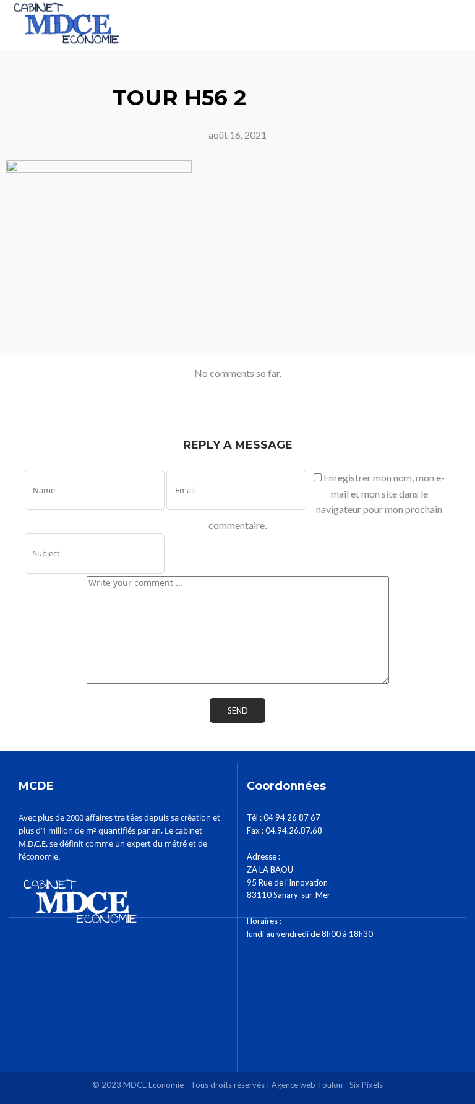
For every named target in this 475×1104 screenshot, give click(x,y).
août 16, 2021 (237, 134)
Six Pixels (366, 1085)
